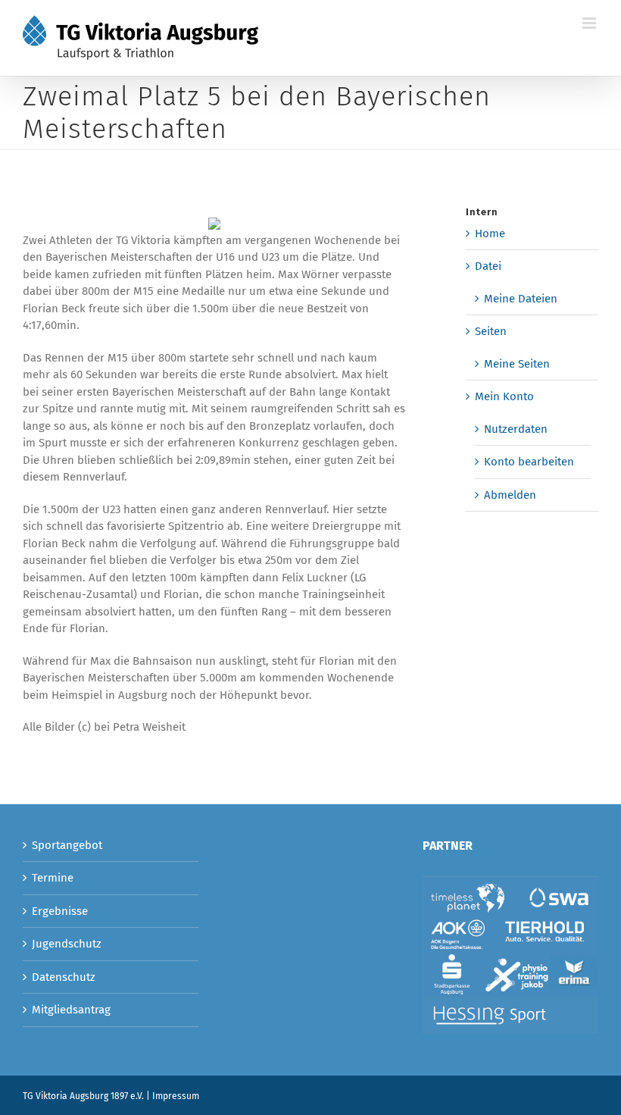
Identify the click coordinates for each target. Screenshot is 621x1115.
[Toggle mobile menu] (590, 23)
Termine (52, 878)
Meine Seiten (517, 364)
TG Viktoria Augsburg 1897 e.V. (83, 1096)
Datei (488, 266)
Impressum (175, 1096)
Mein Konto (504, 396)
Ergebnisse (60, 911)
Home (490, 233)
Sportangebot (67, 845)
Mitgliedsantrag (71, 1009)
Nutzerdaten (516, 429)
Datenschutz (63, 977)
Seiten (491, 331)
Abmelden (510, 495)
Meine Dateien (520, 298)
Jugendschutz (66, 944)
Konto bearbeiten (529, 461)
